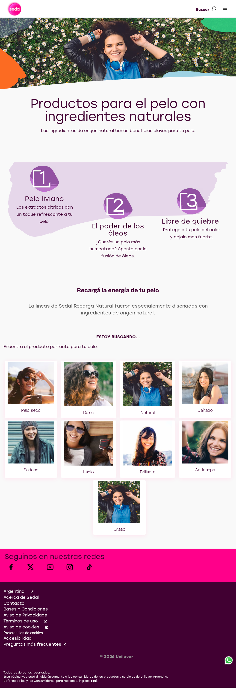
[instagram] (69, 567)
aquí (94, 681)
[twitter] (30, 567)
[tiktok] (89, 567)
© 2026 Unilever (116, 657)
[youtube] (50, 567)
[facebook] (11, 567)
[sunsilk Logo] (14, 9)
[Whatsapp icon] (228, 660)
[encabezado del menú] (225, 8)
